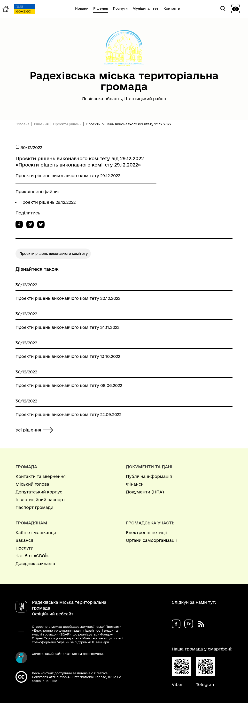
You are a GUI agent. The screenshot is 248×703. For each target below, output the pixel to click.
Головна (23, 124)
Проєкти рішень (67, 124)
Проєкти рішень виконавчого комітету (53, 254)
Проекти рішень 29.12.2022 (47, 202)
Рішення (41, 124)
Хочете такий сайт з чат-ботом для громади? (68, 653)
